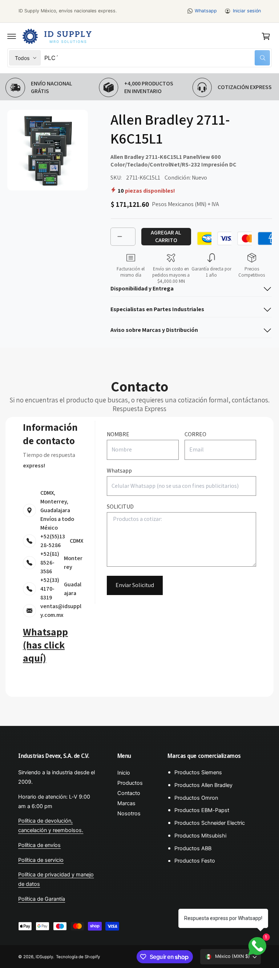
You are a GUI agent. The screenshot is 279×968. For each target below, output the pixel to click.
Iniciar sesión (247, 10)
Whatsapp (206, 10)
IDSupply (44, 956)
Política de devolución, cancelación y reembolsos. (50, 826)
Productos (130, 783)
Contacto (128, 793)
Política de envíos (39, 845)
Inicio (123, 773)
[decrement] (119, 236)
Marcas (126, 803)
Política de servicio (41, 860)
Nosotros (129, 813)
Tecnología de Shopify (78, 956)
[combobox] (157, 57)
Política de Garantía (41, 899)
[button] (12, 36)
